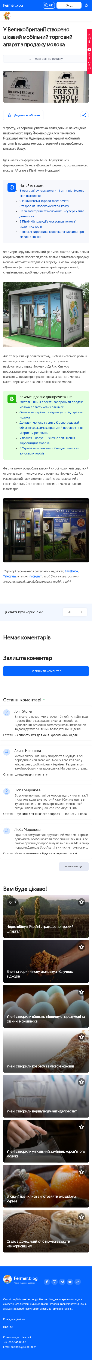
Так (69, 612)
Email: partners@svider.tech (19, 1346)
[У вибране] (81, 902)
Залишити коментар (46, 671)
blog (13, 5)
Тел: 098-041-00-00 (14, 1342)
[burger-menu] (86, 16)
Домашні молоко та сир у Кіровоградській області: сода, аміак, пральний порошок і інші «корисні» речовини (51, 428)
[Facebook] (47, 1282)
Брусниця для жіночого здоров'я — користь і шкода (51, 814)
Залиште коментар (27, 658)
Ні (81, 612)
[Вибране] (86, 5)
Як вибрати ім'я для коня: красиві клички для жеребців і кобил (46, 735)
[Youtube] (70, 1282)
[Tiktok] (77, 1282)
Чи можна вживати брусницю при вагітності (46, 853)
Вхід (69, 5)
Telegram (9, 576)
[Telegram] (62, 1282)
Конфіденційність (14, 1319)
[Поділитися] (84, 115)
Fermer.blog (7, 16)
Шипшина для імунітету (31, 774)
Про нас (8, 1327)
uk (50, 6)
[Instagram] (54, 1282)
